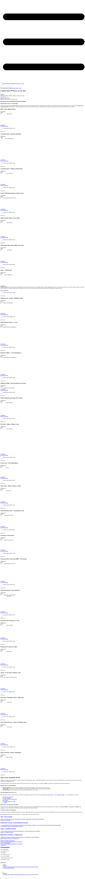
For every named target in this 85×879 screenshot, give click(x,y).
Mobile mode (3, 862)
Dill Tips (6, 800)
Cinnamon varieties (60, 794)
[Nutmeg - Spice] (8, 657)
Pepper (21, 787)
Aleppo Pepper (10, 796)
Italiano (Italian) (10, 866)
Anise (5, 796)
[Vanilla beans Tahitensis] (8, 408)
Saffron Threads (7, 801)
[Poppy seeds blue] (8, 762)
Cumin (51, 794)
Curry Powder (7, 799)
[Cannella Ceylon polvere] (7, 544)
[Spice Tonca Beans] (7, 495)
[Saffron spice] (8, 229)
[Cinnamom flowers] (7, 520)
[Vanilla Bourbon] (8, 334)
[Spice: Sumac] (7, 279)
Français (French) (34, 866)
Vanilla (5, 802)
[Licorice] (6, 472)
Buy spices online (3, 814)
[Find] (12, 86)
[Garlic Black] (8, 118)
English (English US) (22, 866)
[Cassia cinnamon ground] (8, 602)
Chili (48, 794)
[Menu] (44, 82)
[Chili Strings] (8, 255)
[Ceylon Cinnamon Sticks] (8, 572)
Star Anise (13, 801)
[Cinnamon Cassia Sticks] (8, 631)
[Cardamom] (8, 178)
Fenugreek (9, 798)
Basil (5, 798)
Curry (46, 794)
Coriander (2, 807)
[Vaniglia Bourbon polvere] (7, 307)
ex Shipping (2, 125)
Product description (4, 126)
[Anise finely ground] (8, 734)
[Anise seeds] (8, 707)
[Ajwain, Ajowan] (8, 682)
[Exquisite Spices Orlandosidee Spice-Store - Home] (13, 83)
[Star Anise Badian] (8, 441)
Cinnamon (71, 806)
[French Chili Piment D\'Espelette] (8, 203)
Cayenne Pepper (13, 799)
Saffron (33, 787)
